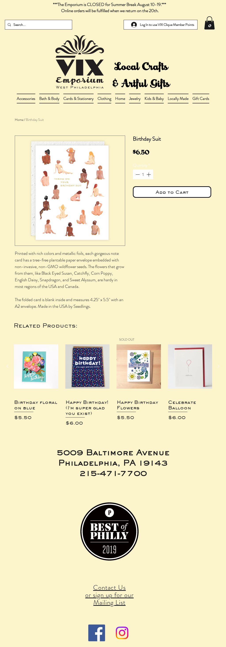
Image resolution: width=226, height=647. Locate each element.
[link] (209, 23)
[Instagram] (122, 633)
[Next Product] (218, 366)
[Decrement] (137, 174)
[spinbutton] (143, 174)
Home (19, 119)
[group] (113, 382)
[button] (49, 98)
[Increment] (149, 174)
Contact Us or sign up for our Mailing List (109, 595)
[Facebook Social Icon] (96, 633)
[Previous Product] (7, 366)
